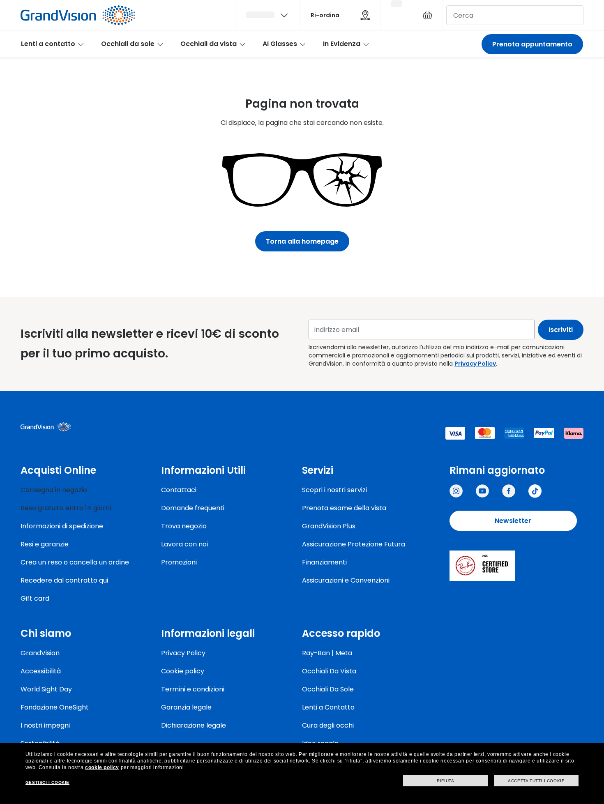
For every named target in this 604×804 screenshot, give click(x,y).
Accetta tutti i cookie (536, 781)
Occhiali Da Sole (328, 689)
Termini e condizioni (192, 689)
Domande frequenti (192, 508)
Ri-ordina (325, 15)
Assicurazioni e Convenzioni (346, 580)
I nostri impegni (45, 725)
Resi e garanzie (45, 544)
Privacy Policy (475, 363)
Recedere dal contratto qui (64, 580)
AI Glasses (280, 43)
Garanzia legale (186, 707)
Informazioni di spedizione (62, 526)
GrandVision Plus (328, 526)
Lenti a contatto (48, 43)
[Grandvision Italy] (508, 491)
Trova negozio (184, 526)
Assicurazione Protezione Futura (353, 544)
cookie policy (102, 767)
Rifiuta (445, 781)
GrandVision (40, 653)
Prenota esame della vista (344, 508)
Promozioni (179, 562)
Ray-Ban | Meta (327, 653)
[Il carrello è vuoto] (427, 15)
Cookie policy (182, 671)
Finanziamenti (324, 562)
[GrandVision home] (82, 427)
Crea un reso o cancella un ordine (75, 562)
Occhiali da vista (208, 43)
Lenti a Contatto (328, 707)
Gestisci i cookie (47, 782)
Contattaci (178, 490)
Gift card (35, 598)
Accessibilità (41, 671)
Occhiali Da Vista (329, 671)
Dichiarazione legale (193, 725)
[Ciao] (267, 15)
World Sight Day (46, 689)
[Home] (78, 15)
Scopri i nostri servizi (334, 490)
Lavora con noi (184, 544)
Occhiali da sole (127, 43)
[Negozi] (365, 15)
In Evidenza (341, 43)
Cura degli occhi (328, 725)
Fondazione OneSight (55, 707)
